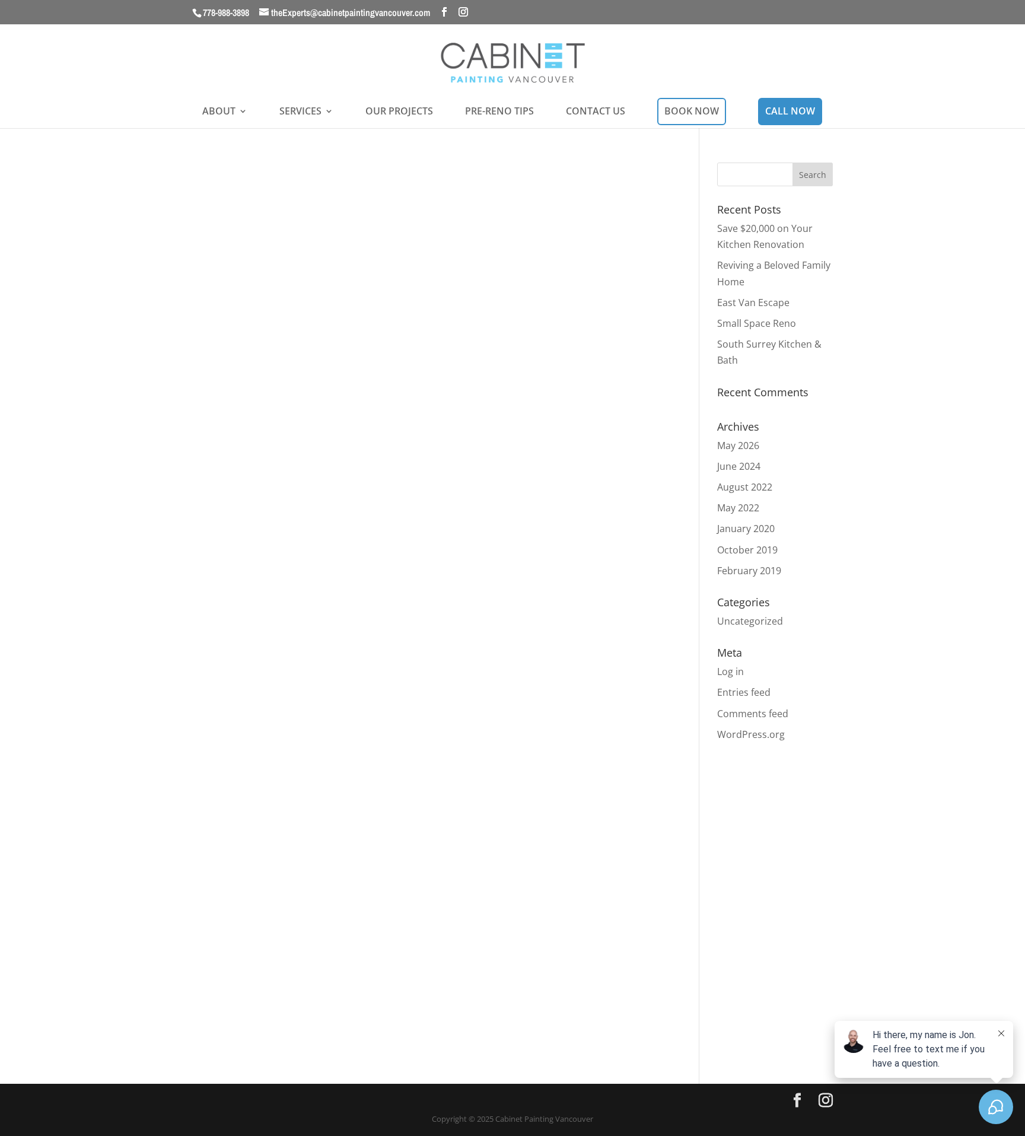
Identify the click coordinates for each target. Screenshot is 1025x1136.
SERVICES (300, 112)
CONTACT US (595, 112)
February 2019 (749, 570)
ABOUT (218, 112)
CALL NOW (790, 110)
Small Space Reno (756, 323)
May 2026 (738, 445)
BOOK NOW (691, 110)
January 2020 (746, 528)
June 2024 (738, 466)
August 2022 (744, 487)
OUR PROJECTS (399, 112)
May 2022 (738, 507)
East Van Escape (753, 302)
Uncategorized (750, 621)
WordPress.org (751, 734)
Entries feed (744, 692)
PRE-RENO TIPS (499, 112)
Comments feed (752, 713)
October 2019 (747, 549)
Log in (730, 671)
